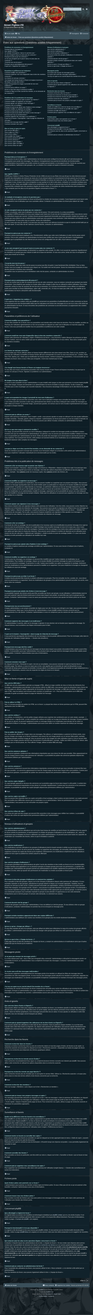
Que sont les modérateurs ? (55, 51)
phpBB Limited (57, 1215)
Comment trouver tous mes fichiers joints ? (60, 120)
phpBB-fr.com (50, 1291)
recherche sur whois (47, 1245)
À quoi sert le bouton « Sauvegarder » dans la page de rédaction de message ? (24, 119)
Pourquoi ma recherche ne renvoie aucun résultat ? (62, 95)
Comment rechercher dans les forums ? (59, 93)
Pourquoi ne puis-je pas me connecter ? (16, 56)
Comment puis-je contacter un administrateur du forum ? (63, 134)
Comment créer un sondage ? (13, 105)
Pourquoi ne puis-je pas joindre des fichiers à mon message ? (23, 112)
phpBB (86, 387)
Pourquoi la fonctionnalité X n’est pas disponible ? (61, 129)
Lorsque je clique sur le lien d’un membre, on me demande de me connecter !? (25, 92)
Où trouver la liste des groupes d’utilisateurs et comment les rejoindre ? (64, 55)
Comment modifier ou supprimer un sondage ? (18, 109)
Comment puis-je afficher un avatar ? (15, 87)
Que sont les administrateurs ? (56, 49)
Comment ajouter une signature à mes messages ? (20, 103)
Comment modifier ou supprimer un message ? (18, 101)
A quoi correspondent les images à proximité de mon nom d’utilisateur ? (21, 84)
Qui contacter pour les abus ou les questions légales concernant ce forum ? (67, 131)
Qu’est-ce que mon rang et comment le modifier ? (19, 89)
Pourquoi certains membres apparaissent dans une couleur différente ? (64, 61)
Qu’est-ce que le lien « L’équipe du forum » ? (60, 66)
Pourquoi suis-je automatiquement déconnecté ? (19, 64)
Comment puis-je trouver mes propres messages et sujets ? (65, 100)
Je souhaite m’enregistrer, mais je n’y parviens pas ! (20, 53)
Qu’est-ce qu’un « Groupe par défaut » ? (59, 64)
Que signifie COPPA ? (11, 51)
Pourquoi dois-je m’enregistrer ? (14, 49)
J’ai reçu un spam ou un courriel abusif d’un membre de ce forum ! (66, 76)
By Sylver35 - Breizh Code (53, 1294)
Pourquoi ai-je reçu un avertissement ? (16, 114)
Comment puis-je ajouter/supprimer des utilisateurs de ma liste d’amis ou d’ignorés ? (67, 85)
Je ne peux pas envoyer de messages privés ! (61, 72)
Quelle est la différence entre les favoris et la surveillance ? (64, 107)
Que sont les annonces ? (12, 139)
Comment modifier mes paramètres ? (15, 72)
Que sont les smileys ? (11, 134)
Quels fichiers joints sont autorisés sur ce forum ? (62, 119)
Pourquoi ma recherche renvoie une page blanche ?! (62, 96)
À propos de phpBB (22, 1219)
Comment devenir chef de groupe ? (57, 58)
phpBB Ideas (24, 1232)
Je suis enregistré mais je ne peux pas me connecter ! (20, 55)
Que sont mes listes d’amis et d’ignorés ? (59, 82)
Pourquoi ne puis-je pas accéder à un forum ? (18, 111)
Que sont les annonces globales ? (15, 138)
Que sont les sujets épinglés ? (13, 141)
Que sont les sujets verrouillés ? (14, 143)
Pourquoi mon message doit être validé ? (16, 122)
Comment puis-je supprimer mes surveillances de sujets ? (64, 112)
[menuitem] (17, 33)
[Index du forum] (35, 14)
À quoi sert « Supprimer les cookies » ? (16, 66)
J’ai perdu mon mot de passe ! (13, 62)
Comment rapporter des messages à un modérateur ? (20, 116)
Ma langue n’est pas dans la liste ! (14, 82)
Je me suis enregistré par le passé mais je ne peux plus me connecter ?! (22, 59)
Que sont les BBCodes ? (12, 130)
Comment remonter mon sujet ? (14, 124)
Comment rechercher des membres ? (58, 98)
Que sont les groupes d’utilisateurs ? (58, 53)
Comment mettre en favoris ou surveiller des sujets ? (62, 108)
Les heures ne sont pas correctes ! (15, 78)
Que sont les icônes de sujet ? (13, 145)
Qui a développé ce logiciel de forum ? (58, 127)
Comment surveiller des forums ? (57, 110)
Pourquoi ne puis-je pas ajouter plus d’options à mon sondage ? (23, 107)
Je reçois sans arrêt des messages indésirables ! (61, 74)
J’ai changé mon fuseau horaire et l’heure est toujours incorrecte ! (24, 80)
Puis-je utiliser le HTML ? (12, 132)
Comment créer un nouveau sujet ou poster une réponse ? (22, 99)
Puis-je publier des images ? (13, 136)
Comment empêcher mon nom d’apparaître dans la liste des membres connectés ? (25, 75)
